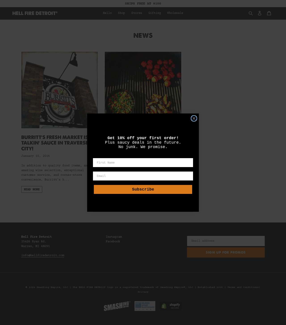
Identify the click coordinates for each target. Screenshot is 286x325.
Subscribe (143, 189)
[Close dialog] (194, 118)
